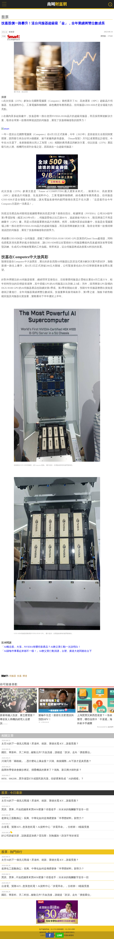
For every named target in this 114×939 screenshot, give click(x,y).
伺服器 (12, 676)
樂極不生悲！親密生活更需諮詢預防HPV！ (56, 717)
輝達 (25, 676)
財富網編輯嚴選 (13, 39)
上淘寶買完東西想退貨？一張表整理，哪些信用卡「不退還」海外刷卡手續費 (94, 719)
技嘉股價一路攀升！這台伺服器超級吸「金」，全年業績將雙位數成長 (53, 23)
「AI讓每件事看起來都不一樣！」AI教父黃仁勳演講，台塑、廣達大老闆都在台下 (46, 651)
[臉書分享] (50, 935)
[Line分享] (60, 935)
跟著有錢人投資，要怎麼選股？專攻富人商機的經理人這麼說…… (17, 719)
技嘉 (19, 676)
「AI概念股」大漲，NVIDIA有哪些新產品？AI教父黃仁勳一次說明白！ (41, 646)
